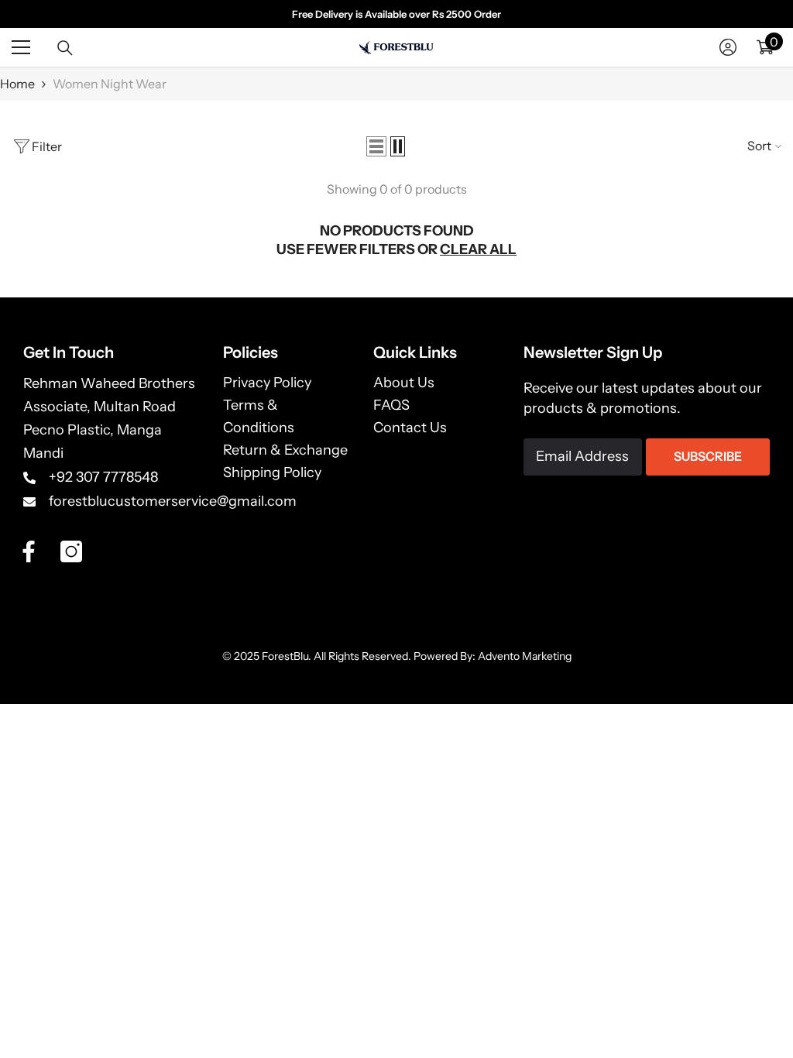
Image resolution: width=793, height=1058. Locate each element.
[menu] (21, 47)
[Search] (65, 48)
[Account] (727, 47)
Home (17, 83)
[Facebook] (28, 551)
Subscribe (708, 456)
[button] (376, 146)
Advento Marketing (525, 656)
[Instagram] (71, 551)
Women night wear (109, 83)
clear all (478, 249)
